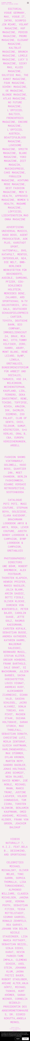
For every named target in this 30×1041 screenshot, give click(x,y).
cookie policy (19, 1035)
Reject (18, 1038)
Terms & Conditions (15, 1028)
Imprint (15, 1030)
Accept (25, 1038)
